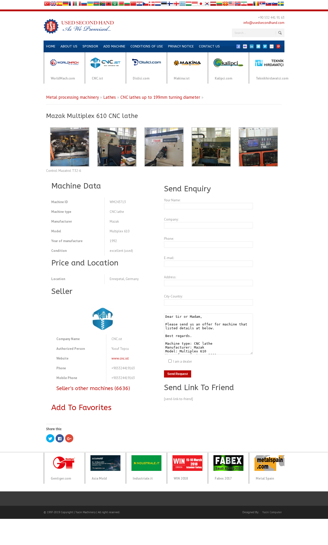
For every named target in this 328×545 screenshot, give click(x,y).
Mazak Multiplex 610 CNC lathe (92, 116)
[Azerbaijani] (96, 5)
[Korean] (207, 5)
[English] (53, 5)
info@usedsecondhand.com (263, 23)
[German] (66, 5)
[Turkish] (47, 5)
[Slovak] (268, 5)
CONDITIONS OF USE (146, 46)
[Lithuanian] (219, 5)
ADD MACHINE (114, 46)
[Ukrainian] (90, 5)
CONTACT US (209, 46)
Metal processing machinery (72, 97)
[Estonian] (164, 5)
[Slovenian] (275, 5)
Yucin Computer (272, 512)
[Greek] (182, 5)
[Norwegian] (238, 5)
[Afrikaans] (102, 5)
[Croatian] (139, 5)
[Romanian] (256, 5)
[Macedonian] (225, 5)
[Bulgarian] (127, 5)
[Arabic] (115, 5)
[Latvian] (213, 5)
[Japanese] (201, 5)
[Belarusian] (121, 5)
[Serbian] (262, 5)
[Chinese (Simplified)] (133, 5)
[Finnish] (170, 5)
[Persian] (244, 5)
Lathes (109, 97)
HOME (50, 46)
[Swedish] (281, 5)
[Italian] (78, 5)
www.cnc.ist (120, 358)
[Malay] (232, 5)
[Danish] (152, 5)
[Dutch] (158, 5)
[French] (72, 5)
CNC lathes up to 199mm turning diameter (160, 97)
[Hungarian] (189, 5)
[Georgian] (176, 5)
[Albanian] (109, 5)
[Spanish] (59, 5)
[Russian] (84, 5)
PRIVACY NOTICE (181, 46)
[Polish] (250, 5)
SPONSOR (90, 46)
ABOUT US (68, 46)
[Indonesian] (195, 5)
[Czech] (145, 5)
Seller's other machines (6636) (93, 388)
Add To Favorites (81, 407)
